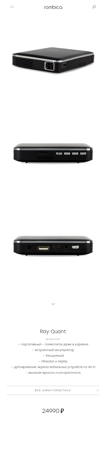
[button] (12, 7)
